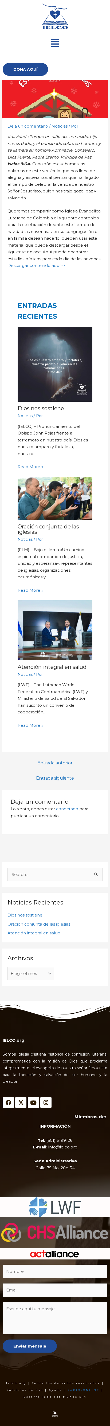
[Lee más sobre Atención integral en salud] (55, 630)
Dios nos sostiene (41, 408)
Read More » (30, 466)
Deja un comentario (27, 126)
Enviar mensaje (29, 1346)
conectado (67, 808)
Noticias (60, 126)
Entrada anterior (55, 762)
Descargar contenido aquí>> (36, 265)
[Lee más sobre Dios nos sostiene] (55, 364)
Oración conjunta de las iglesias (48, 529)
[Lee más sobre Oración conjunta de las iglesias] (55, 498)
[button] (55, 43)
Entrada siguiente (55, 778)
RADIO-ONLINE (84, 1390)
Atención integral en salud (52, 667)
